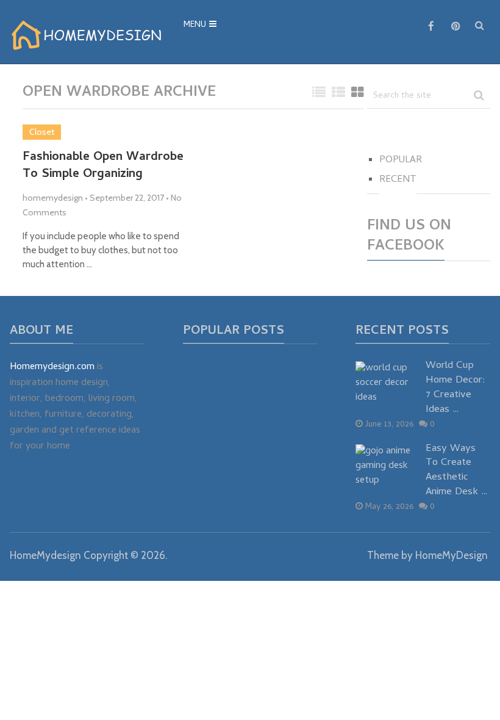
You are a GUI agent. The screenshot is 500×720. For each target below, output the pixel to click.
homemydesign (53, 197)
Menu (195, 25)
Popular (400, 160)
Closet (41, 131)
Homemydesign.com (52, 367)
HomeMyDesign (451, 555)
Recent (397, 180)
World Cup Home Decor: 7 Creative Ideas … (455, 388)
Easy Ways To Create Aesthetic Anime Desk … (457, 471)
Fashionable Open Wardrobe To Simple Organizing (103, 166)
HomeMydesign (45, 555)
